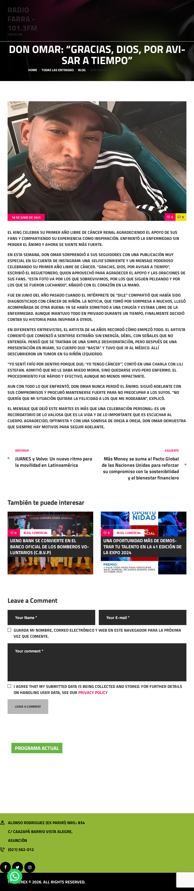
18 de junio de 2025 (26, 217)
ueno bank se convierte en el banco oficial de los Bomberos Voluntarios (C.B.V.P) (49, 546)
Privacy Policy (93, 692)
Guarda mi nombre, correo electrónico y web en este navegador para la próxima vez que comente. (97, 633)
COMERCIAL (40, 533)
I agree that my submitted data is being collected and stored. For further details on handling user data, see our (98, 689)
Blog (82, 70)
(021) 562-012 (21, 849)
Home (32, 70)
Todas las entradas (58, 69)
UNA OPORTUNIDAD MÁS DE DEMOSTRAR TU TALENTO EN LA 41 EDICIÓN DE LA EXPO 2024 (142, 546)
